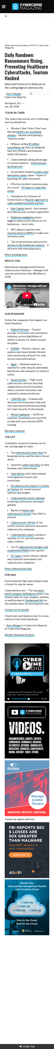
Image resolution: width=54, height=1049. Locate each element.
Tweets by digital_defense (19, 819)
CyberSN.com (18, 398)
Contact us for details (17, 609)
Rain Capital (17, 208)
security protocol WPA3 (20, 232)
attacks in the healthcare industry (26, 245)
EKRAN (15, 348)
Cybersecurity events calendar (28, 498)
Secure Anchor (19, 379)
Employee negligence (22, 217)
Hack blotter (18, 473)
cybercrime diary (31, 464)
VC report (16, 555)
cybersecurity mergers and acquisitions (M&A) (27, 548)
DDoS (34, 162)
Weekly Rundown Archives (19, 634)
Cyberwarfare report (22, 534)
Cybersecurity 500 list (23, 522)
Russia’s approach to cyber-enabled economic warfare (27, 201)
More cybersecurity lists (18, 568)
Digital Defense (20, 329)
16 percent (16, 166)
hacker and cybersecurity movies (20, 512)
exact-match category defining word (25, 592)
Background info (34, 600)
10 (22, 187)
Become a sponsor (15, 430)
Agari (14, 364)
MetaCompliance (20, 414)
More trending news (16, 254)
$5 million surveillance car (23, 145)
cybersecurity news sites (29, 452)
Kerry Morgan (14, 93)
